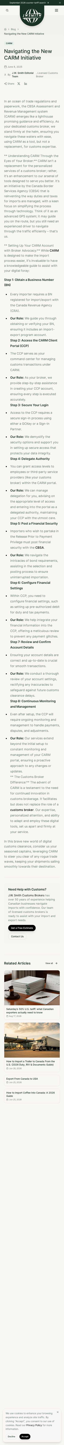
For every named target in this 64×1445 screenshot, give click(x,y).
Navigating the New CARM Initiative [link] (24, 33)
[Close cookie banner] (58, 1412)
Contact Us (17, 936)
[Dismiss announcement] (60, 2)
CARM (54, 250)
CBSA (39, 547)
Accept (25, 1436)
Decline (11, 1436)
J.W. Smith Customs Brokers (26, 895)
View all (49, 963)
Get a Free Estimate (22, 927)
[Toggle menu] (56, 10)
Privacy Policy (34, 1425)
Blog (13, 29)
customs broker (22, 810)
